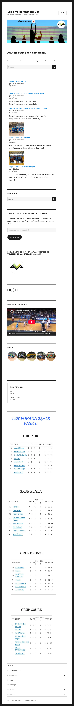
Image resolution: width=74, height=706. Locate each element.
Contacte (11, 694)
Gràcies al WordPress (29, 700)
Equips (10, 680)
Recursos (11, 689)
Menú (62, 13)
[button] (12, 356)
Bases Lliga (11, 685)
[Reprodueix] (10, 333)
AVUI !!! (10, 666)
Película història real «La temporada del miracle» (28, 108)
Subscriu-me (15, 237)
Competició (11, 675)
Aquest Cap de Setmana (18, 81)
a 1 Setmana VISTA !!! (15, 671)
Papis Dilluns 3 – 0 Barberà (19, 137)
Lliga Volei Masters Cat (23, 11)
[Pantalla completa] (53, 333)
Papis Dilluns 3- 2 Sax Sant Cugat (22, 167)
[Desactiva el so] (50, 333)
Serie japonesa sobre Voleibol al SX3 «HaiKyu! (26, 93)
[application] (31, 322)
